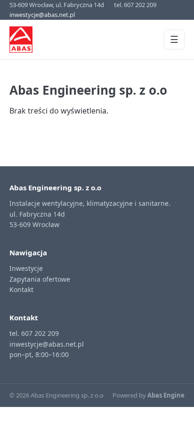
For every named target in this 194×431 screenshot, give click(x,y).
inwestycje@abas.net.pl (42, 14)
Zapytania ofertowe (39, 279)
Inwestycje (26, 268)
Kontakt (21, 289)
